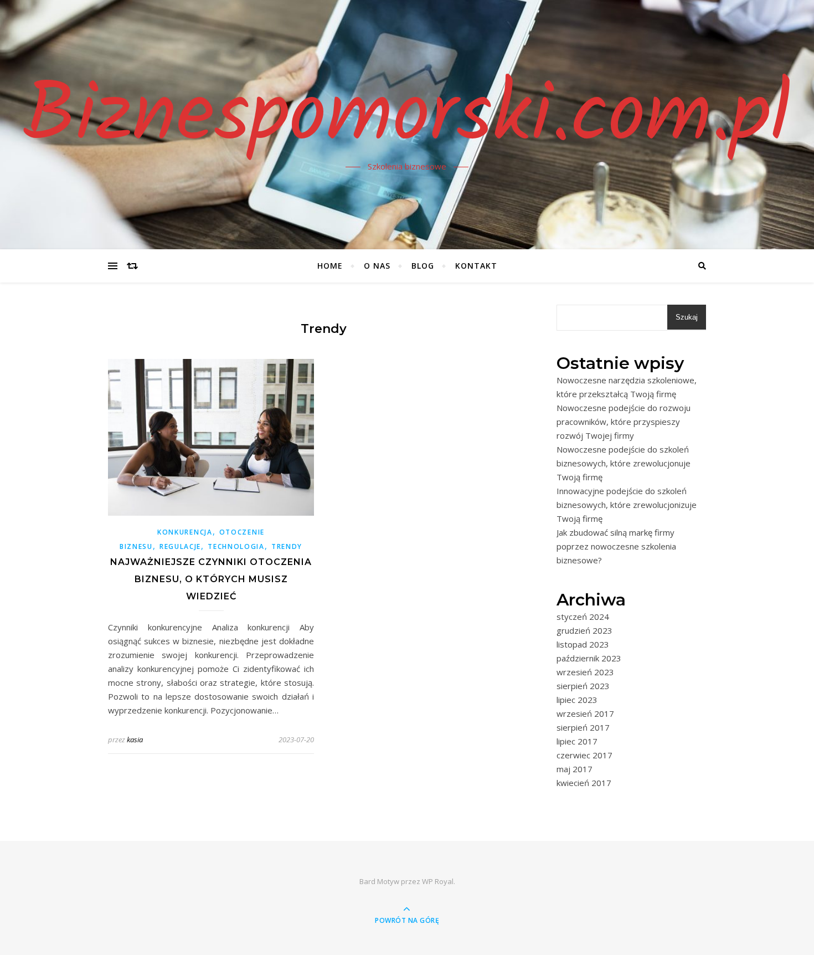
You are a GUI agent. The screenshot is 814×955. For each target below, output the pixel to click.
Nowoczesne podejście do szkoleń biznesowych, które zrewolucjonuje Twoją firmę (624, 463)
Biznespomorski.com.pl (407, 118)
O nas (377, 265)
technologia (236, 546)
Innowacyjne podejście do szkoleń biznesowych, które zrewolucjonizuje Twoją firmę (627, 504)
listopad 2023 (583, 644)
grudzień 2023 (584, 630)
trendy (286, 546)
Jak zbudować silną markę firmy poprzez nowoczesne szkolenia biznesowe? (616, 546)
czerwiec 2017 (584, 755)
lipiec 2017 (577, 741)
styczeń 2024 (583, 616)
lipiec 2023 (577, 699)
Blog (422, 265)
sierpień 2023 (583, 685)
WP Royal (438, 881)
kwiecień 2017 (584, 782)
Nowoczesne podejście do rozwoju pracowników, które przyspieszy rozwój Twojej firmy (624, 421)
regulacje (180, 546)
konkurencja (185, 532)
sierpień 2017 (583, 727)
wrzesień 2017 (585, 713)
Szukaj (687, 317)
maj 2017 (575, 768)
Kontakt (476, 265)
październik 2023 (589, 658)
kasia (135, 740)
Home (330, 265)
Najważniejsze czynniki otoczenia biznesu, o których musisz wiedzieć (211, 579)
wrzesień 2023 (585, 671)
